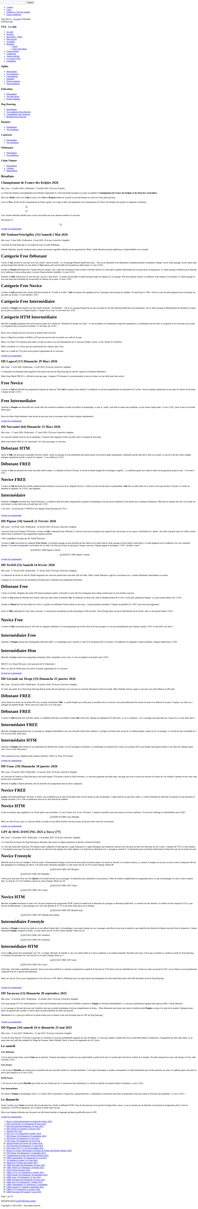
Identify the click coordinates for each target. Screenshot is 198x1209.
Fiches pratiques (13, 81)
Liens (8, 9)
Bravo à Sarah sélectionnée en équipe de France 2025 (29, 1121)
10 (25, 1201)
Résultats (10, 44)
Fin (34, 1201)
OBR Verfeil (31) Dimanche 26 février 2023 (25, 1167)
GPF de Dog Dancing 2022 (18, 1170)
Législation (11, 61)
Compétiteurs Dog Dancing (18, 114)
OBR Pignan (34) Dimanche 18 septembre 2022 (27, 1175)
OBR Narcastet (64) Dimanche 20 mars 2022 (25, 1180)
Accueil (16, 19)
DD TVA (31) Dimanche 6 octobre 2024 (23, 1133)
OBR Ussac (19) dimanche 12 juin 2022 (23, 1177)
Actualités (10, 41)
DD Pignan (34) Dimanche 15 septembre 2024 (26, 1136)
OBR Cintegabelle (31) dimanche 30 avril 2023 (26, 1158)
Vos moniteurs (12, 74)
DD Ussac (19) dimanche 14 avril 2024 (23, 1141)
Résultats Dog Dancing (16, 117)
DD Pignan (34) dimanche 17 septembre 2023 (26, 1153)
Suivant (30, 1201)
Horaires (10, 34)
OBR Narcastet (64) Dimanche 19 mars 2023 (25, 1165)
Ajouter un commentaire (11, 229)
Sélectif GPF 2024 (14, 1131)
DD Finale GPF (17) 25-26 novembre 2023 (25, 1148)
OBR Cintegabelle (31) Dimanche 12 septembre (26, 1184)
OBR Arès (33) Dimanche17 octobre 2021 (24, 1182)
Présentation (11, 71)
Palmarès (10, 79)
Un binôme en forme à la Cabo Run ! (22, 1160)
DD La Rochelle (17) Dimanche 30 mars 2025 (26, 1124)
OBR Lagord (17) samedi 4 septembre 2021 (25, 1187)
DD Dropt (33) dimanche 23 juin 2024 (22, 1138)
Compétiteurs (12, 76)
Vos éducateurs (12, 96)
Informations (11, 171)
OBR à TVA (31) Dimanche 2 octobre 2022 (25, 1172)
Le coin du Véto (13, 58)
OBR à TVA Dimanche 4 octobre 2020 (23, 1189)
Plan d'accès (11, 39)
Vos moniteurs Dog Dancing (18, 112)
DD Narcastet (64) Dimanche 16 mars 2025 (25, 1126)
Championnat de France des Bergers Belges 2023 (27, 1155)
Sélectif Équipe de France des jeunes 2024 (24, 1143)
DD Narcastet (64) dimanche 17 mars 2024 (24, 1146)
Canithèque (11, 54)
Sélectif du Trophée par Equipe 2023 (22, 1163)
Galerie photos (12, 51)
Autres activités (13, 56)
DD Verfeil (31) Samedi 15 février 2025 (23, 1129)
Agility (15, 46)
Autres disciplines (19, 49)
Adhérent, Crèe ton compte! (18, 12)
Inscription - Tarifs (14, 37)
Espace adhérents (13, 14)
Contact (9, 7)
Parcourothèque (13, 84)
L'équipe (10, 168)
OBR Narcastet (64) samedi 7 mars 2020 (23, 1192)
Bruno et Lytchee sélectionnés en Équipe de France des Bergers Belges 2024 (39, 1150)
